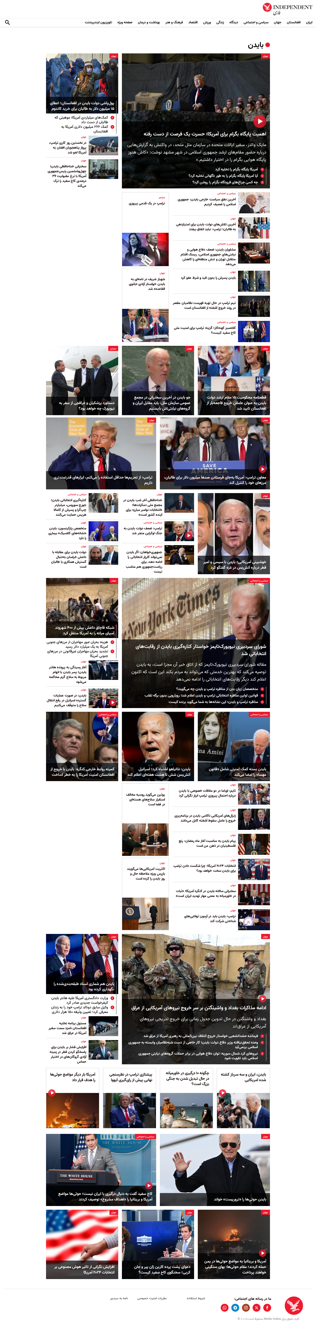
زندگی (220, 22)
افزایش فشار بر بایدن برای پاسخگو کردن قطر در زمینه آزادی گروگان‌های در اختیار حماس (68, 1054)
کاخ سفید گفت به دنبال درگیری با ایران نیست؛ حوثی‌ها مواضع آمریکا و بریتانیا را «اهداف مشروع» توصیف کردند (105, 1196)
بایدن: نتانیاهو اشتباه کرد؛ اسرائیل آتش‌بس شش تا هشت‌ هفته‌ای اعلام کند (158, 772)
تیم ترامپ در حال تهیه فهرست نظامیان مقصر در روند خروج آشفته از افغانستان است (204, 305)
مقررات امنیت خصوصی (152, 1298)
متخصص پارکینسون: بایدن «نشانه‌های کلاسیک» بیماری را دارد (67, 533)
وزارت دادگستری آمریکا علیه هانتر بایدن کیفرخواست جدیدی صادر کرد (79, 1000)
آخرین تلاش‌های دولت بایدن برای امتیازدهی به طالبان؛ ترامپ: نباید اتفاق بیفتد (206, 227)
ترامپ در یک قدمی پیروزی (147, 203)
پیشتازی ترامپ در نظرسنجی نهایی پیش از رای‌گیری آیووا (130, 1077)
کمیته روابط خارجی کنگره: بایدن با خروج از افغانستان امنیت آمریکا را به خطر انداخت (82, 772)
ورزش (207, 22)
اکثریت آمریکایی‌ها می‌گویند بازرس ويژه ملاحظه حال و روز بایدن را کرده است (146, 873)
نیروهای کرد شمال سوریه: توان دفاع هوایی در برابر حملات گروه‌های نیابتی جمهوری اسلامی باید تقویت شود (198, 1056)
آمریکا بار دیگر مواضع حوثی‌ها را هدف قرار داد (72, 1077)
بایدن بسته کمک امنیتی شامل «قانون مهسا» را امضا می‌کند (237, 772)
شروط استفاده (196, 1298)
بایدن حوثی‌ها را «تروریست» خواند (240, 1199)
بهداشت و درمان (149, 22)
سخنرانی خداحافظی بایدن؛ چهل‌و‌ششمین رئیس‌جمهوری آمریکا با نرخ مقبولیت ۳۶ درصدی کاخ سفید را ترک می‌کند (67, 176)
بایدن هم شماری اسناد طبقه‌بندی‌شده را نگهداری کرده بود (84, 987)
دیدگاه (233, 22)
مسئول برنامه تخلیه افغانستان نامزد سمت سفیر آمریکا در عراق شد (67, 1028)
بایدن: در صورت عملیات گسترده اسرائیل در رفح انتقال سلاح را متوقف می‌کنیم (66, 700)
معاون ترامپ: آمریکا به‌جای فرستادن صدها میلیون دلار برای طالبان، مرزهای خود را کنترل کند (215, 480)
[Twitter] (256, 1308)
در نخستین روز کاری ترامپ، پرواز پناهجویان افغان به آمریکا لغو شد (67, 147)
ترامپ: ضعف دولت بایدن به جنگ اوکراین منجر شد (143, 531)
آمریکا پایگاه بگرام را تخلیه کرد (236, 169)
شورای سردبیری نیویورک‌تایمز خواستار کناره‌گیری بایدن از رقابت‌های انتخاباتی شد (201, 650)
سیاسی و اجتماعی (256, 22)
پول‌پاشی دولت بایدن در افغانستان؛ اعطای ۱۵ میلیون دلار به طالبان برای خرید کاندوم (82, 106)
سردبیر (162, 197)
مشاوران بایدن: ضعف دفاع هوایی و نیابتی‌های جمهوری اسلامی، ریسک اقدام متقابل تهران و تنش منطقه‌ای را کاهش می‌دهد (208, 257)
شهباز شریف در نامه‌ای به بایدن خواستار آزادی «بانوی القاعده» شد (147, 284)
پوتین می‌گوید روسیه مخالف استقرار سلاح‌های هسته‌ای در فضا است (145, 799)
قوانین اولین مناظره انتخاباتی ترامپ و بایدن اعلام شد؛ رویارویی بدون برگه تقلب (201, 695)
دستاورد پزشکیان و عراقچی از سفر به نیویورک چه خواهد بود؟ (87, 405)
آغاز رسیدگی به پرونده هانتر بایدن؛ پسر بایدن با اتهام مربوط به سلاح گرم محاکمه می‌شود (67, 675)
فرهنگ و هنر (174, 22)
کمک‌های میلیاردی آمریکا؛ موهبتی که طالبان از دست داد (81, 120)
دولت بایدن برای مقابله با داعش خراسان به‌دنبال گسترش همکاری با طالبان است (68, 559)
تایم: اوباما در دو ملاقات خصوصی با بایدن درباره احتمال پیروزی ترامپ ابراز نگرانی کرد (207, 793)
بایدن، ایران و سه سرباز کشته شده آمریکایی (243, 1077)
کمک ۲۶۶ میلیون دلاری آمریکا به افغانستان (84, 129)
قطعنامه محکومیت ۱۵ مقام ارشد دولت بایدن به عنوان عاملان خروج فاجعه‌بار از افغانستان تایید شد (236, 403)
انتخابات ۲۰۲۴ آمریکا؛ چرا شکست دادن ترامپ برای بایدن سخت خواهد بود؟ (204, 868)
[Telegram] (235, 1308)
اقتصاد (193, 22)
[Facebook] (267, 1308)
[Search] (7, 22)
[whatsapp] (225, 1308)
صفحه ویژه (125, 22)
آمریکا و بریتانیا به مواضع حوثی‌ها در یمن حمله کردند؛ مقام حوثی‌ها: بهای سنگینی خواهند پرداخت (235, 1267)
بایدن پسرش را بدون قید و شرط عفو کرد (208, 278)
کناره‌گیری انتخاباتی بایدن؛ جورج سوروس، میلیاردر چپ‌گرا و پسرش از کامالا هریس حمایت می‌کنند (68, 507)
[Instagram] (246, 1308)
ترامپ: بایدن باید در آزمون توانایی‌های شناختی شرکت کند (210, 919)
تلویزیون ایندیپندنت (98, 22)
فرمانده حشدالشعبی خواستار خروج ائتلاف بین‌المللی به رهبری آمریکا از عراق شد (200, 1036)
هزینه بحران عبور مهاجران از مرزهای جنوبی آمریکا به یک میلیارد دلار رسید (77, 644)
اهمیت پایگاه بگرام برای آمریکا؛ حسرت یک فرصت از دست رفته (205, 134)
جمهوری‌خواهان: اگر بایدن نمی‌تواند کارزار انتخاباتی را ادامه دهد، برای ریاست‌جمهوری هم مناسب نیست (144, 561)
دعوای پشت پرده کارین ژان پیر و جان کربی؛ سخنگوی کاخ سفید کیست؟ (162, 1269)
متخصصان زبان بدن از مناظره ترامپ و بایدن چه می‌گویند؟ (217, 689)
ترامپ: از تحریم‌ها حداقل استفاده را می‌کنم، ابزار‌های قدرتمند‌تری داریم (103, 480)
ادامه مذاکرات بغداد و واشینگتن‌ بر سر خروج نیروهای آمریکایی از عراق (198, 1008)
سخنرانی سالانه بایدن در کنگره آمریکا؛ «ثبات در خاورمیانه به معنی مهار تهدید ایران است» (206, 893)
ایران (309, 22)
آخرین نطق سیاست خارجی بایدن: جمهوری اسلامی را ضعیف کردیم (207, 202)
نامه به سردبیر (119, 1298)
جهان (277, 22)
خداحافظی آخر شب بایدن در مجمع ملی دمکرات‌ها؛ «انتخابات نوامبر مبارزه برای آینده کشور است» (142, 507)
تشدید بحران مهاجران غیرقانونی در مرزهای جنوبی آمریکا (77, 653)
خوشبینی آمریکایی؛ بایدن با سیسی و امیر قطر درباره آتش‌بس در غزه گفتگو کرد (234, 565)
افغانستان (294, 22)
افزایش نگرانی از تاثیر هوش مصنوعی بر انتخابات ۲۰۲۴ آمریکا (84, 1269)
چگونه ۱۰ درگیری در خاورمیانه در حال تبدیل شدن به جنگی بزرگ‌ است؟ (187, 1079)
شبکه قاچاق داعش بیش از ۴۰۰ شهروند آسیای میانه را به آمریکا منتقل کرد (84, 630)
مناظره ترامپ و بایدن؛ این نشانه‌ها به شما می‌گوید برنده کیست (213, 702)
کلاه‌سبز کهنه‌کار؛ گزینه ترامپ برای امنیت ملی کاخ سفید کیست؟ (205, 330)
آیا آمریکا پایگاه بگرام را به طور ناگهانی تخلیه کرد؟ (223, 176)
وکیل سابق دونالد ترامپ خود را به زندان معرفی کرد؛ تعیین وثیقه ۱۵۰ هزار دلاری (79, 1009)
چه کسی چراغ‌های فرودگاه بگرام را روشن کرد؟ (225, 182)
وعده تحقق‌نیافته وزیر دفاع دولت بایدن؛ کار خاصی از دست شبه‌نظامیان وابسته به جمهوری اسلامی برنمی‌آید (193, 1045)
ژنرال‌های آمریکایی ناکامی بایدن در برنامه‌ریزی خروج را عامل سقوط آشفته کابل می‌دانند (205, 818)
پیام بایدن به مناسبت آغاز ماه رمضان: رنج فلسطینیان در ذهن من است (207, 843)
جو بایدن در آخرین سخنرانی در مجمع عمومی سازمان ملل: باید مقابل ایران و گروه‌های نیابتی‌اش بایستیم (161, 403)
